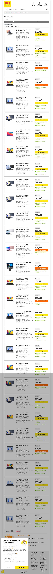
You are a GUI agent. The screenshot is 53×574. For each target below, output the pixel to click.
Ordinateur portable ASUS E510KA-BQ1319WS (22, 245)
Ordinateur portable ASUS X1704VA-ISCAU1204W (22, 196)
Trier (14, 21)
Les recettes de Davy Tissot (43, 571)
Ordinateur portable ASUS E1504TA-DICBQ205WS (22, 295)
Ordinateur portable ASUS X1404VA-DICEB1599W (22, 429)
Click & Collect (34, 568)
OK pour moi (21, 567)
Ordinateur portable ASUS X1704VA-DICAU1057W (22, 180)
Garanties (33, 558)
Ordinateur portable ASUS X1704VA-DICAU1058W (22, 212)
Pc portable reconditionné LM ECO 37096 (23, 130)
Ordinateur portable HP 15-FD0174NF (22, 46)
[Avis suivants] (48, 539)
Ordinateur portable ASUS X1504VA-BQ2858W (22, 147)
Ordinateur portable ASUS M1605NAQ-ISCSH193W (22, 164)
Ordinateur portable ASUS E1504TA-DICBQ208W (22, 329)
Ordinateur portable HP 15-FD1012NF (22, 516)
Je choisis (8, 567)
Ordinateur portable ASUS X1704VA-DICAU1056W (22, 114)
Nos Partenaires (43, 569)
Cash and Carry (34, 566)
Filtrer (37, 21)
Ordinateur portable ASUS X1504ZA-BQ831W (22, 80)
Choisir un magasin (41, 68)
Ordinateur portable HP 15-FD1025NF (22, 98)
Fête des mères (43, 563)
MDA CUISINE (34, 569)
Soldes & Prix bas (43, 559)
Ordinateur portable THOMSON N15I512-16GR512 (24, 312)
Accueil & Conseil (34, 565)
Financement (33, 557)
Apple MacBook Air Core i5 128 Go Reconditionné (24, 29)
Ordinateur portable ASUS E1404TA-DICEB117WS (22, 279)
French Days (42, 562)
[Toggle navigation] (5, 9)
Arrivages (33, 555)
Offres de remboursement (43, 556)
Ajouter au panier (41, 34)
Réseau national (34, 559)
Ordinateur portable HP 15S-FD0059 (23, 346)
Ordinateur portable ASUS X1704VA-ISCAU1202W (22, 396)
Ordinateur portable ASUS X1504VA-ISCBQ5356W (22, 463)
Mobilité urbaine (43, 561)
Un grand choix (34, 563)
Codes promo (43, 558)
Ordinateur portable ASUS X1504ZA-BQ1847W (22, 364)
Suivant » (18, 531)
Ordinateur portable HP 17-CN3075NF (22, 63)
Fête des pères (43, 565)
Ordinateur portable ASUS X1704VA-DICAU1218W (22, 479)
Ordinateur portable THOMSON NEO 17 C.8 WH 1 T (24, 263)
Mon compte (23, 572)
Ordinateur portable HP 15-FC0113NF (22, 497)
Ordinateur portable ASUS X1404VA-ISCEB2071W (22, 380)
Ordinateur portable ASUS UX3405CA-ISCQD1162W (22, 228)
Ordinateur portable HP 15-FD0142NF (22, 446)
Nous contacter (24, 571)
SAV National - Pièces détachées (34, 561)
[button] (2, 571)
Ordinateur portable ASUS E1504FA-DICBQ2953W (22, 413)
